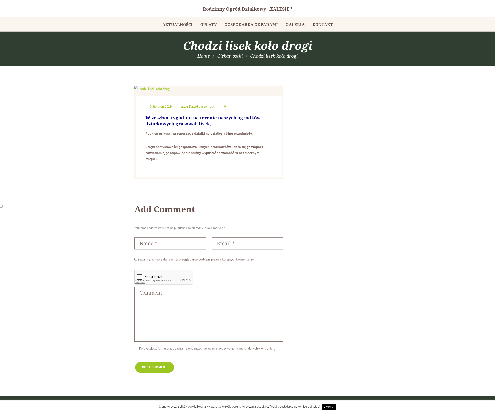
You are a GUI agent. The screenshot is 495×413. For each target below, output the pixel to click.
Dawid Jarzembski (202, 106)
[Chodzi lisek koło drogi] (208, 89)
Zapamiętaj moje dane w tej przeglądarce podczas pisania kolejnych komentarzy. (196, 259)
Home (203, 56)
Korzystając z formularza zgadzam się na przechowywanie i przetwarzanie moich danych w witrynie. (207, 348)
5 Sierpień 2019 (161, 106)
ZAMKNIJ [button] (328, 406)
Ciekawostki (230, 56)
